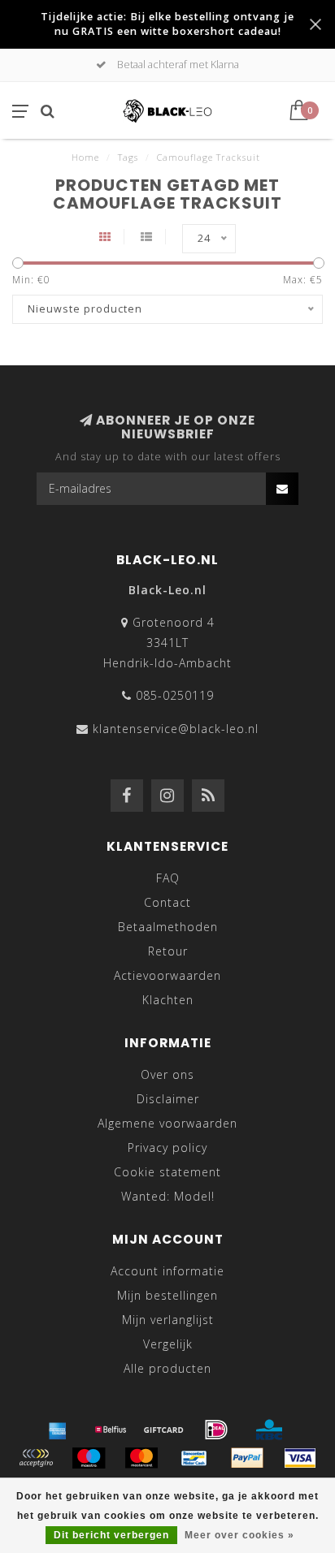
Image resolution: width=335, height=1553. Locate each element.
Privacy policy (167, 1147)
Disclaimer (168, 1099)
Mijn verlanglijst (168, 1319)
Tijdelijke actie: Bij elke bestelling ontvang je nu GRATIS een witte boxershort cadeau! (167, 24)
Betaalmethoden (168, 926)
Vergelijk (168, 1344)
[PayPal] (247, 1458)
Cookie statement (167, 1172)
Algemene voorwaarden (167, 1123)
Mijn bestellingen (167, 1295)
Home (85, 157)
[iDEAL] (216, 1429)
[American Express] (57, 1429)
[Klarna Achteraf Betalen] (35, 1458)
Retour (168, 951)
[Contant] (163, 1429)
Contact (167, 902)
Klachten (168, 999)
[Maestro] (88, 1458)
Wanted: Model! (168, 1196)
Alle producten (167, 1368)
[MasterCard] (141, 1458)
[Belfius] (110, 1429)
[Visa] (300, 1458)
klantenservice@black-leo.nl (176, 728)
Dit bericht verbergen (111, 1535)
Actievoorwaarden (167, 975)
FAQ (168, 878)
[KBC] (269, 1429)
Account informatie (167, 1271)
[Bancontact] (194, 1458)
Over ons (167, 1074)
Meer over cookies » (239, 1535)
